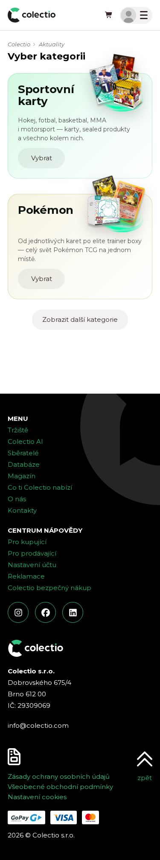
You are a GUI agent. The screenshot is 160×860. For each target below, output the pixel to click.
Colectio (19, 44)
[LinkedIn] (72, 612)
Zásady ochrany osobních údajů (59, 776)
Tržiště (18, 430)
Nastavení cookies (37, 797)
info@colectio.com (38, 725)
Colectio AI (25, 441)
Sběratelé (23, 453)
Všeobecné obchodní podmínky (60, 787)
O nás (17, 499)
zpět (144, 778)
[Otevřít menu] (136, 15)
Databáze (24, 464)
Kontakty (22, 510)
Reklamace (26, 576)
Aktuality (51, 44)
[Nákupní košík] (108, 15)
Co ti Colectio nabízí (40, 487)
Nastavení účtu (32, 565)
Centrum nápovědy (45, 530)
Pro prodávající (32, 553)
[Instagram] (18, 612)
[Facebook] (45, 612)
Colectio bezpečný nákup (49, 588)
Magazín (21, 476)
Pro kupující (27, 542)
